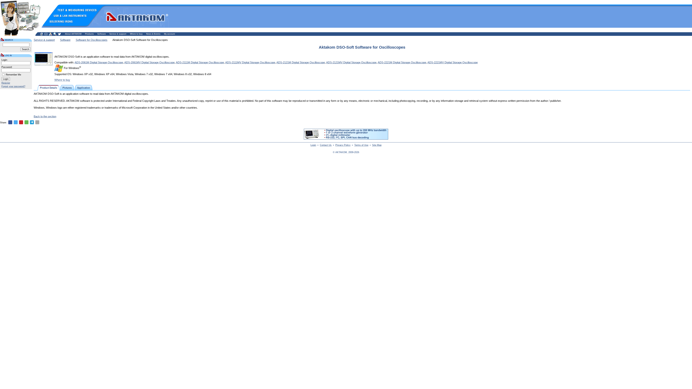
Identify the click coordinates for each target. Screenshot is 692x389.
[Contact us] (46, 34)
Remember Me (13, 74)
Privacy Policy (343, 145)
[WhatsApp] (26, 122)
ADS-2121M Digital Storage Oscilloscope (300, 62)
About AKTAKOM (73, 34)
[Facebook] (10, 122)
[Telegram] (32, 122)
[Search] (55, 34)
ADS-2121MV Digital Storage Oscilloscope (351, 62)
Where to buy (136, 34)
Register (5, 83)
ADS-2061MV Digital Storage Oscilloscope (149, 62)
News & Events (153, 34)
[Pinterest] (21, 122)
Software (101, 34)
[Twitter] (16, 122)
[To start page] (41, 34)
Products (89, 34)
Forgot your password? (13, 86)
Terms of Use (361, 145)
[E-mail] (37, 122)
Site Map (377, 145)
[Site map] (50, 34)
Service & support (117, 34)
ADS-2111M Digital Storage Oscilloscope (200, 62)
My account (169, 34)
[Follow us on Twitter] (59, 34)
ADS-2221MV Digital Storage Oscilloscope (452, 62)
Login (313, 145)
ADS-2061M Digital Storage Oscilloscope (99, 62)
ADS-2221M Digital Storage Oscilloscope (402, 62)
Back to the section (45, 116)
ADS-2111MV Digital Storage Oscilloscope (250, 62)
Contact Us (326, 145)
